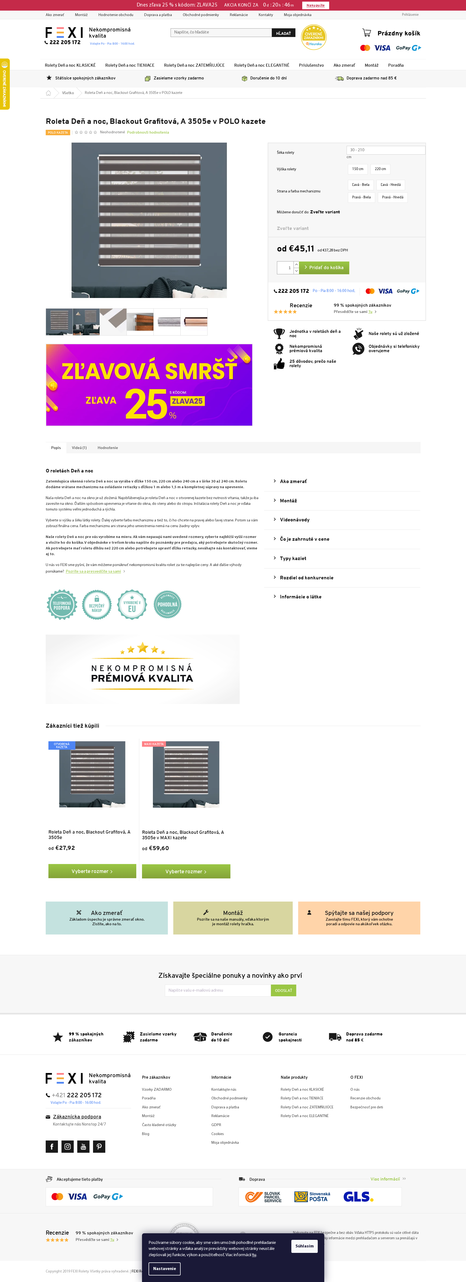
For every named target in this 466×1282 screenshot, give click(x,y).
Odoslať (283, 990)
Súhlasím (304, 1246)
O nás (355, 1090)
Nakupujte (316, 5)
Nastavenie (164, 1269)
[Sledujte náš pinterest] (100, 1146)
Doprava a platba (158, 15)
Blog (145, 1134)
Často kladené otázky (159, 1125)
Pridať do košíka (326, 268)
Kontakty (266, 15)
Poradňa (149, 1098)
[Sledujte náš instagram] (68, 1146)
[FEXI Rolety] (88, 1078)
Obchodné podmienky (201, 15)
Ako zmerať (55, 15)
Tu (370, 312)
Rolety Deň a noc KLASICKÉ (302, 1090)
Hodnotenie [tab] (108, 447)
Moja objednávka (297, 15)
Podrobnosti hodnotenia (148, 132)
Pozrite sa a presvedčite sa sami (93, 571)
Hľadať (283, 33)
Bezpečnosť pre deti (366, 1107)
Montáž (81, 15)
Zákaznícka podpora (77, 1117)
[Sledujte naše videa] (84, 1146)
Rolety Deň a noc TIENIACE (302, 1098)
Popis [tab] (56, 447)
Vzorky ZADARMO (157, 1090)
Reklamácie (239, 15)
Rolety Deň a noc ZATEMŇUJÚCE (307, 1107)
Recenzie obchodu (365, 1098)
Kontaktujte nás (223, 1090)
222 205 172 (293, 291)
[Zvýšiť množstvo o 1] (296, 265)
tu (254, 1255)
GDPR (216, 1125)
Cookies (217, 1134)
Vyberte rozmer (90, 871)
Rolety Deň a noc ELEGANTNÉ (305, 1116)
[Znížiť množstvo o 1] (296, 271)
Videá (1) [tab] (79, 447)
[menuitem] (70, 65)
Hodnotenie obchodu (115, 15)
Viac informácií (385, 1179)
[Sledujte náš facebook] (53, 1146)
